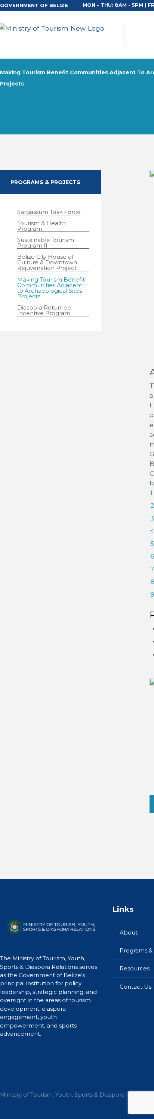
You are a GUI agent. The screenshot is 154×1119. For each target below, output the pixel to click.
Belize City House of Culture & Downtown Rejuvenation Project (47, 262)
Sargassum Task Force (49, 212)
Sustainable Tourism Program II (45, 243)
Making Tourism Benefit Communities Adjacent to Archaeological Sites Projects (51, 288)
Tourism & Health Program (41, 226)
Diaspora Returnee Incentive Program (44, 310)
